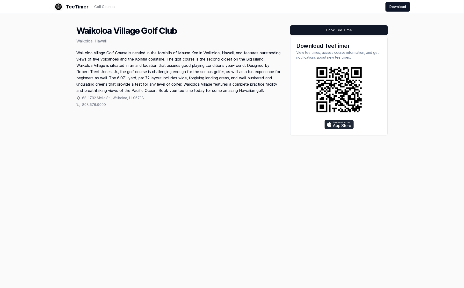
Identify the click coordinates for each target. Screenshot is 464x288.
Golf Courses (104, 7)
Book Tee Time (339, 30)
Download (397, 7)
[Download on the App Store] (339, 124)
